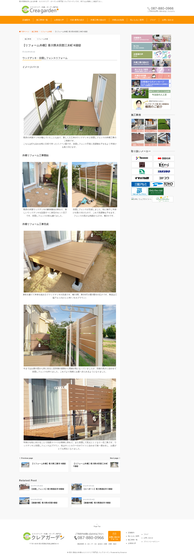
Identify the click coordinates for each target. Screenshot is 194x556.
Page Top (97, 526)
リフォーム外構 (42, 39)
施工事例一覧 (133, 540)
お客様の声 (132, 543)
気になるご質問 (133, 536)
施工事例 (28, 39)
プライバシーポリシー (151, 542)
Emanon (123, 552)
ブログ (146, 534)
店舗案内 (131, 533)
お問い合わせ (148, 538)
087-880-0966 (162, 8)
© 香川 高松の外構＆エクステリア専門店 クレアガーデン (88, 552)
